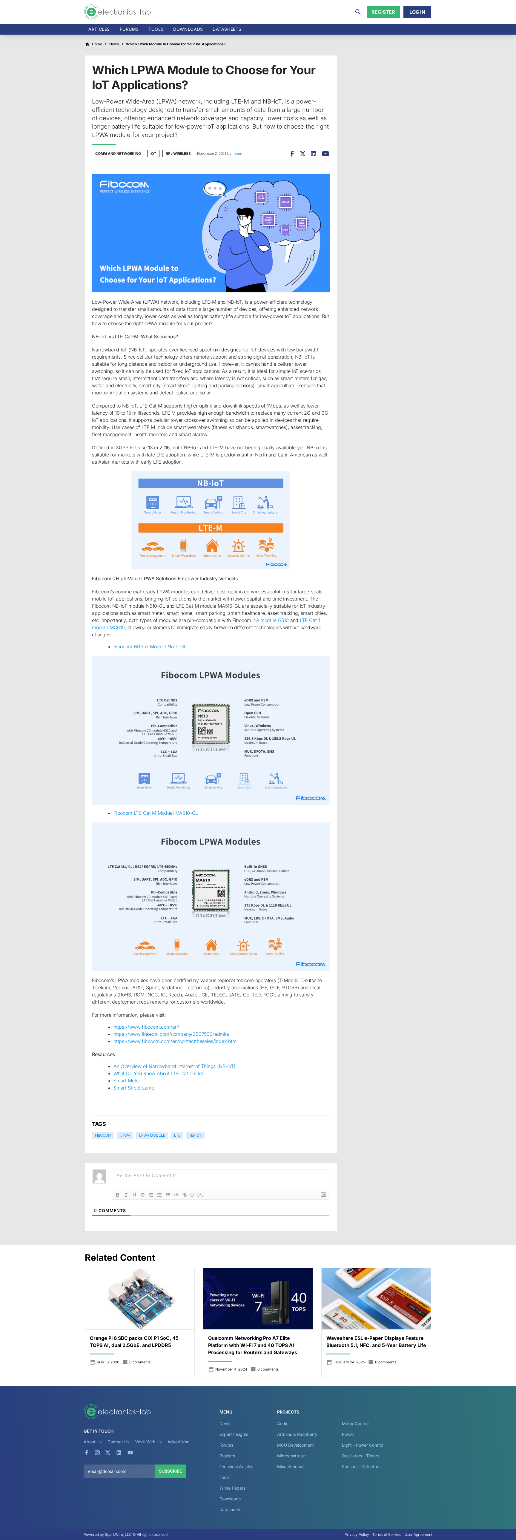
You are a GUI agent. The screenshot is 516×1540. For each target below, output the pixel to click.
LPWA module (152, 1135)
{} (192, 1194)
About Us (93, 1441)
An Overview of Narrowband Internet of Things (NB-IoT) (174, 1066)
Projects (227, 1455)
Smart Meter (126, 1081)
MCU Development (295, 1445)
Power (348, 1434)
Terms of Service (386, 1534)
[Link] (184, 1194)
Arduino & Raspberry (297, 1434)
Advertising (179, 1441)
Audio (282, 1423)
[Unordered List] (159, 1194)
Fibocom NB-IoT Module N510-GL (150, 646)
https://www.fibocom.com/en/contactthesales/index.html (175, 1041)
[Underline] (134, 1194)
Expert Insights (233, 1434)
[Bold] (117, 1194)
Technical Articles (236, 1466)
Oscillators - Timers (360, 1455)
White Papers (232, 1487)
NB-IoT (195, 1135)
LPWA (125, 1135)
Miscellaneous (290, 1466)
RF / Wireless (178, 153)
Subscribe (170, 1470)
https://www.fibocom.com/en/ (146, 1027)
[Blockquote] (168, 1194)
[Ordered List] (151, 1194)
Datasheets (227, 29)
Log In (417, 12)
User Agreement (418, 1534)
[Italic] (126, 1194)
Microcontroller (291, 1455)
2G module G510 (270, 620)
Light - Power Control (362, 1445)
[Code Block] (176, 1194)
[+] (200, 1194)
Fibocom (103, 1135)
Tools (156, 29)
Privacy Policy (357, 1534)
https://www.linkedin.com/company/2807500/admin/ (171, 1034)
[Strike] (143, 1194)
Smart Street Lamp (133, 1088)
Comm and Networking (118, 153)
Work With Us (148, 1441)
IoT (153, 153)
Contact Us (118, 1441)
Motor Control (355, 1423)
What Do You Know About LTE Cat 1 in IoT (158, 1073)
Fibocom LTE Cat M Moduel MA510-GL (155, 813)
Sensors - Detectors (361, 1466)
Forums (129, 29)
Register (383, 12)
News (225, 1423)
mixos (237, 153)
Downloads (230, 1498)
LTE (177, 1135)
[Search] (358, 12)
